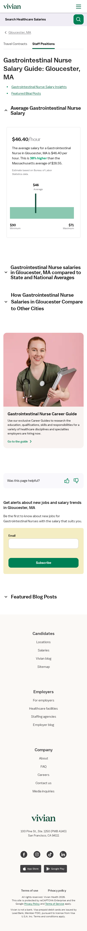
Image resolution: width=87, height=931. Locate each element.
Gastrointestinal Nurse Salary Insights (39, 87)
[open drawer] (78, 6)
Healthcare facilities (43, 708)
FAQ (43, 767)
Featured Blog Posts (26, 93)
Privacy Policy (32, 903)
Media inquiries (43, 791)
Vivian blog (43, 658)
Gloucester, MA (19, 32)
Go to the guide (18, 441)
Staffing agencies (43, 716)
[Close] (78, 18)
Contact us (43, 783)
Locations (43, 642)
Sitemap (43, 667)
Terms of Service (54, 903)
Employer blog (43, 725)
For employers (43, 700)
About (43, 758)
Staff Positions (43, 44)
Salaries (43, 650)
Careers (43, 775)
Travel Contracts (15, 44)
